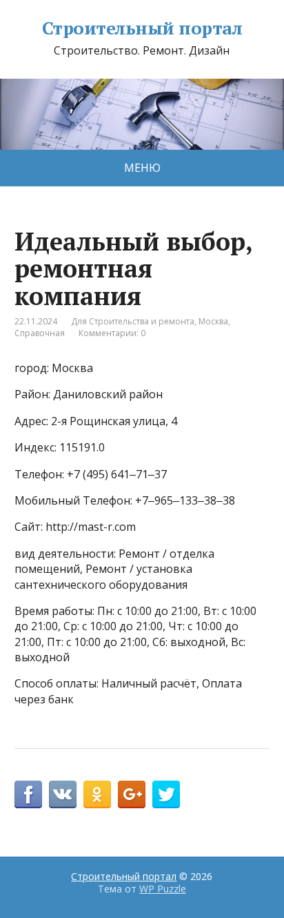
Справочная (39, 333)
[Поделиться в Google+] (131, 794)
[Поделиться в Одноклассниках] (97, 794)
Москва (213, 321)
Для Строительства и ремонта (132, 321)
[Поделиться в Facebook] (28, 794)
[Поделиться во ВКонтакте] (63, 794)
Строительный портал (142, 28)
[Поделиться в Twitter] (166, 794)
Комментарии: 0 (112, 333)
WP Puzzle (162, 888)
